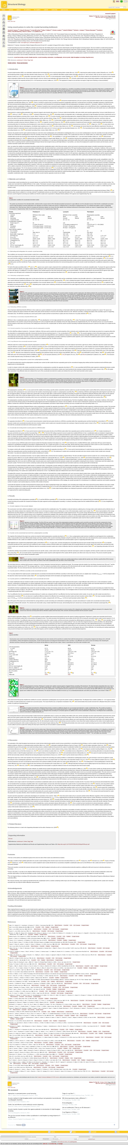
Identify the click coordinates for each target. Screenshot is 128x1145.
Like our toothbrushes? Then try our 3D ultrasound (75, 1107)
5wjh (32, 60)
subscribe (55, 9)
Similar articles (12, 63)
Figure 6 (22, 608)
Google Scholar (85, 925)
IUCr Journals (77, 925)
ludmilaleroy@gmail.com (36, 42)
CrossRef (66, 925)
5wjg (29, 60)
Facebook (93, 1132)
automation (50, 57)
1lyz (44, 354)
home (4, 9)
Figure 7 (22, 684)
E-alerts (53, 1132)
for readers (37, 9)
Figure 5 (22, 557)
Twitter (74, 1132)
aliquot (81, 473)
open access (64, 9)
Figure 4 (22, 521)
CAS (71, 925)
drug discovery (90, 57)
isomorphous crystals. (106, 581)
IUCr (117, 1)
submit (46, 9)
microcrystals (66, 57)
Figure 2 (22, 291)
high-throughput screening (78, 57)
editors (19, 9)
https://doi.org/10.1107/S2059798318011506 (106, 17)
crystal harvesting (19, 57)
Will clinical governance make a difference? (74, 1098)
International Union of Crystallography (67, 1141)
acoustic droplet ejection (30, 57)
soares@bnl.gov (25, 42)
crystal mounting (42, 57)
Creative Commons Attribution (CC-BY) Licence (48, 1077)
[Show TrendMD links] (114, 1124)
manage (60, 1143)
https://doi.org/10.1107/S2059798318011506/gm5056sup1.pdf (73, 844)
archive (11, 9)
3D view (10, 838)
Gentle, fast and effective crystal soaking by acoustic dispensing (25, 1104)
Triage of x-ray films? (68, 1093)
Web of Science (58, 925)
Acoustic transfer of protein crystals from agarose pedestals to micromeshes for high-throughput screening (34, 1110)
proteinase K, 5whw (22, 60)
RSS (118, 1132)
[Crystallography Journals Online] (114, 1)
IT (121, 1)
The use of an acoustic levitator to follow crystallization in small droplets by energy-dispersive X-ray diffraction (34, 1116)
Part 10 (97, 16)
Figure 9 (22, 728)
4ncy (63, 354)
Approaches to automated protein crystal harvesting (22, 1093)
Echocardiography (67, 1103)
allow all (45, 1143)
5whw (46, 674)
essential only (52, 1143)
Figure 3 (22, 377)
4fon (84, 354)
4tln (17, 354)
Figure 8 (22, 706)
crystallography (58, 57)
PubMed (47, 927)
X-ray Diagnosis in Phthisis (69, 1112)
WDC (125, 1)
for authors (27, 9)
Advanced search (91, 1139)
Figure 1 (22, 87)
